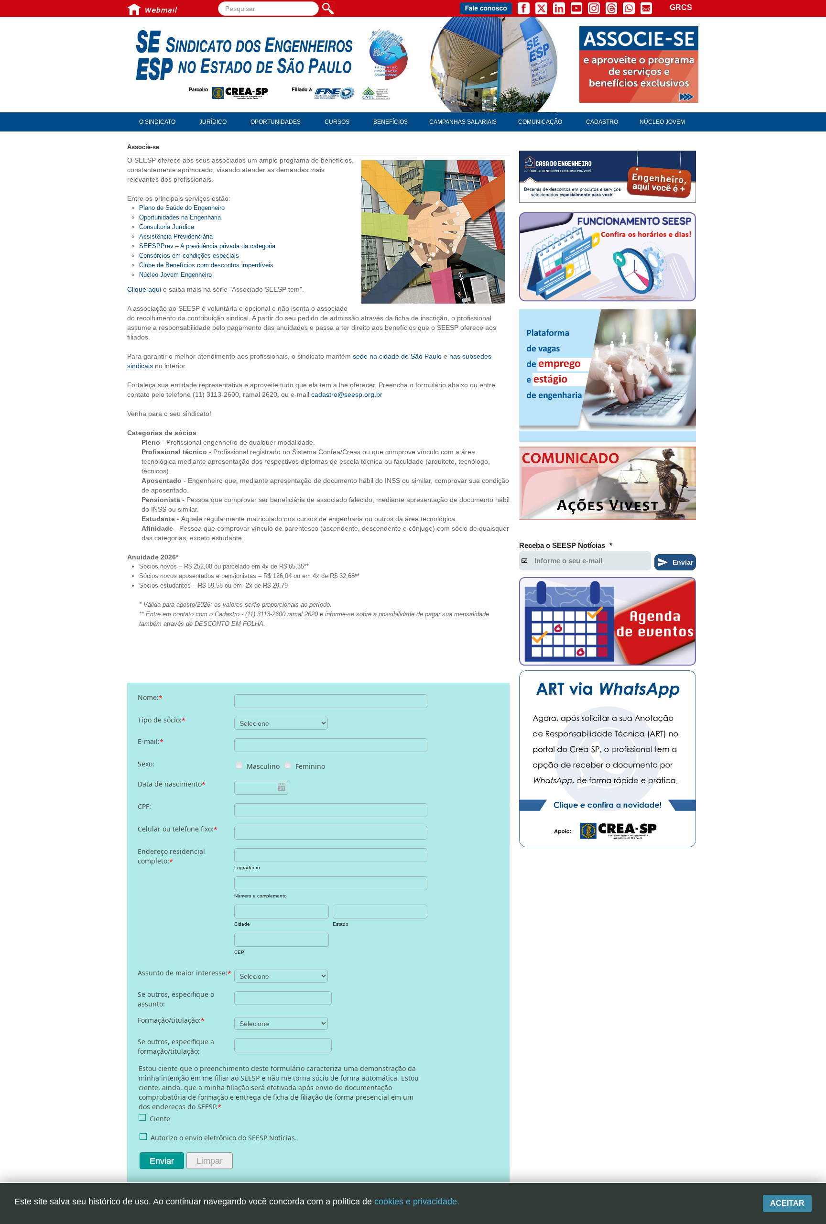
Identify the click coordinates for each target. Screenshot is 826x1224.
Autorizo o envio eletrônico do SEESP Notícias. (224, 1137)
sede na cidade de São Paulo (397, 356)
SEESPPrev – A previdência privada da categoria (207, 246)
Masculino (263, 766)
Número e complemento (260, 895)
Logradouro (247, 867)
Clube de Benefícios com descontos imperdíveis (206, 265)
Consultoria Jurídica (166, 226)
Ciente (160, 1118)
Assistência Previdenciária (176, 236)
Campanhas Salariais (463, 122)
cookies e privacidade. (416, 1201)
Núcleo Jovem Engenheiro (175, 274)
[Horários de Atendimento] (607, 258)
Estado (340, 924)
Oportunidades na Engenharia (180, 217)
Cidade (242, 924)
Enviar (162, 1161)
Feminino (310, 766)
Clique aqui (145, 289)
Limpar (209, 1161)
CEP (239, 952)
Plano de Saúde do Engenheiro (182, 207)
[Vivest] (607, 485)
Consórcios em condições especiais (189, 255)
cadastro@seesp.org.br (346, 394)
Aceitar (787, 1203)
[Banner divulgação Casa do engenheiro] (607, 177)
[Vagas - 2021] (607, 375)
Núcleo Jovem (662, 122)
